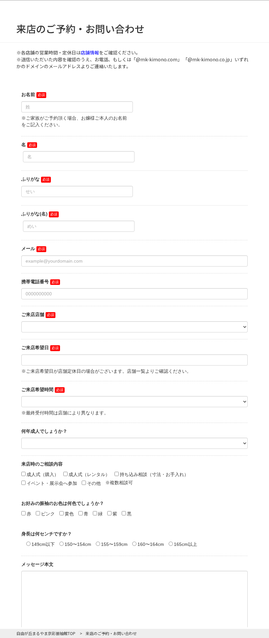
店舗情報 (90, 52)
